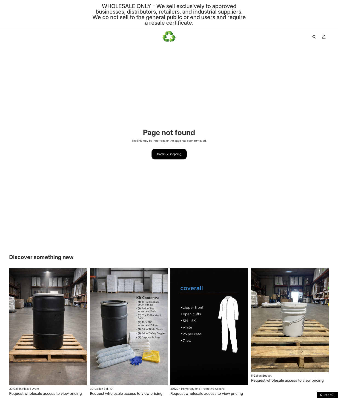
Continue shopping (169, 154)
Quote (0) (327, 395)
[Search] (314, 37)
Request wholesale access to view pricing (45, 393)
